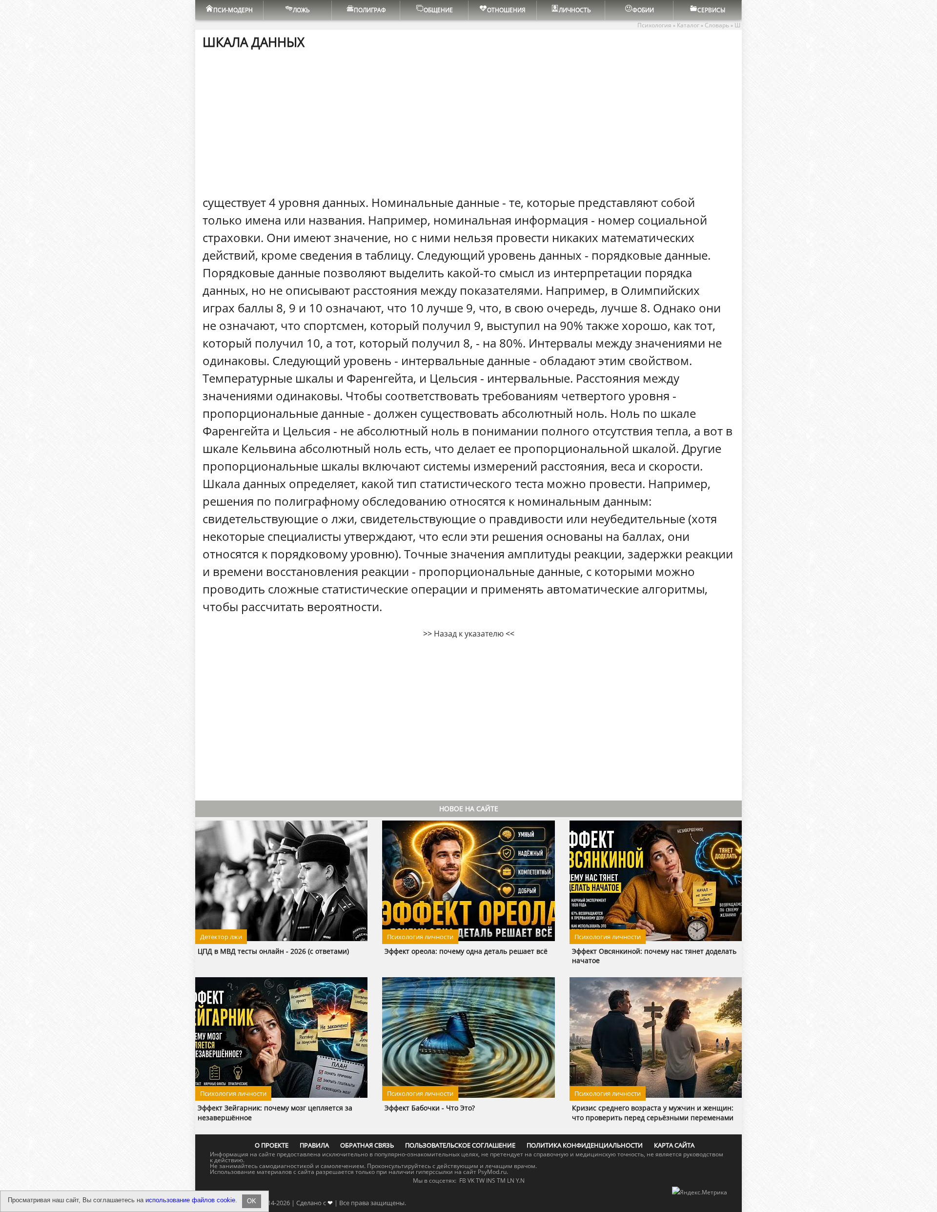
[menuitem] (229, 10)
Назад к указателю (469, 633)
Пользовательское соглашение (460, 1145)
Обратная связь (367, 1145)
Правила (314, 1145)
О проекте (271, 1145)
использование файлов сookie (190, 1200)
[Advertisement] (468, 121)
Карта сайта (674, 1145)
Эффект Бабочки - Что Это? (430, 1107)
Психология (654, 25)
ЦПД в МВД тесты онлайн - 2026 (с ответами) (273, 951)
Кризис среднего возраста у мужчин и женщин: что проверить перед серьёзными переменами (652, 1112)
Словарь (717, 25)
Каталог (688, 25)
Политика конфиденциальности (585, 1145)
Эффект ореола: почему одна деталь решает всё (466, 951)
